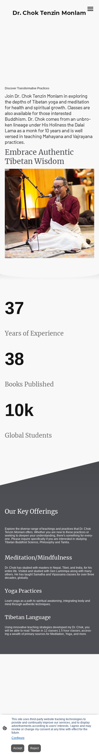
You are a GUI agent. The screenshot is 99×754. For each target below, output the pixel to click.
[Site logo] (49, 21)
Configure (18, 738)
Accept (17, 748)
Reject (34, 748)
